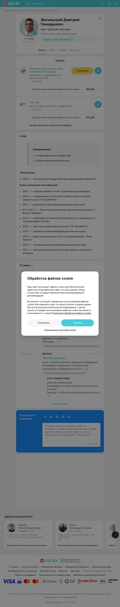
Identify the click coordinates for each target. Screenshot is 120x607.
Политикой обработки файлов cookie (71, 313)
